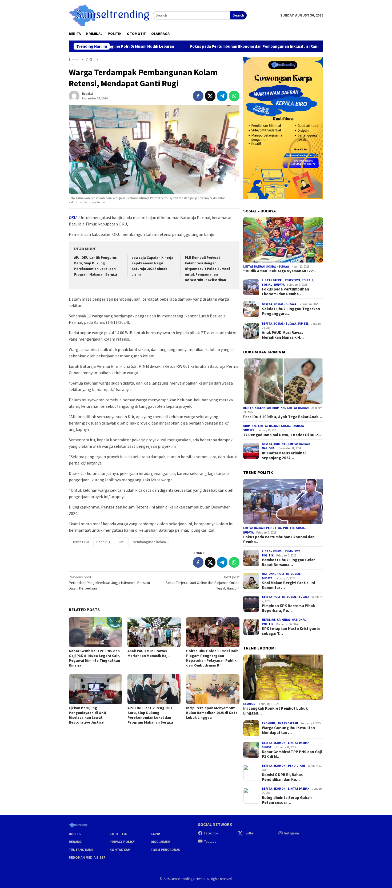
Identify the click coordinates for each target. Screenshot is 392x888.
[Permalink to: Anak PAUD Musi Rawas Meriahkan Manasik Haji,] (154, 632)
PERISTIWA (292, 280)
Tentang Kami (81, 849)
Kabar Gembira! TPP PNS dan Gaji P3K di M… (292, 754)
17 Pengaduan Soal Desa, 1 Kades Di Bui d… (282, 435)
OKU (122, 541)
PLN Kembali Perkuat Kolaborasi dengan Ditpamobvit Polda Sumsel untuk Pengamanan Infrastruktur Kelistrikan (207, 268)
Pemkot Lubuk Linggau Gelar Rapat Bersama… (288, 562)
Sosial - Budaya (277, 266)
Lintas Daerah (254, 266)
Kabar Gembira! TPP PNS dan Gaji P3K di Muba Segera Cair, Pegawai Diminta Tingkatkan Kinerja (94, 658)
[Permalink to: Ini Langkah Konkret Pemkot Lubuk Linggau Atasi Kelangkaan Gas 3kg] (283, 677)
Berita (267, 304)
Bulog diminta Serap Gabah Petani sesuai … (287, 800)
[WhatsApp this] (234, 96)
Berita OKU (80, 541)
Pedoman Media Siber (87, 857)
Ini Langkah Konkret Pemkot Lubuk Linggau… (275, 711)
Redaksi (75, 841)
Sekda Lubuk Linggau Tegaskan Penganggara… (291, 311)
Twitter (249, 833)
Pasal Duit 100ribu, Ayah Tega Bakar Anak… (282, 416)
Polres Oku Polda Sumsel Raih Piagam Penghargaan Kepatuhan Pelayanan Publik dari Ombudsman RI (212, 658)
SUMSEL (303, 323)
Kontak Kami (120, 849)
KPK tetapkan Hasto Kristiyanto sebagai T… (291, 631)
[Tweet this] (210, 96)
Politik (307, 280)
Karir (155, 834)
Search (238, 15)
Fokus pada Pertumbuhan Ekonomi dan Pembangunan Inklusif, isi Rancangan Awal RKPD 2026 (239, 46)
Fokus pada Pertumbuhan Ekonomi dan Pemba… (285, 291)
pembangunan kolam (149, 541)
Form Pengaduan (166, 849)
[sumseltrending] (111, 15)
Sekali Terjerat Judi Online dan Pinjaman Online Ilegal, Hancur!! (202, 583)
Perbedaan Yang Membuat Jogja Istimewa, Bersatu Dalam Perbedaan (109, 583)
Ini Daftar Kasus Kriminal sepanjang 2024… (284, 455)
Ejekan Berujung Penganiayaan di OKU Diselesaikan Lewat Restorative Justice (87, 715)
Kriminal (279, 408)
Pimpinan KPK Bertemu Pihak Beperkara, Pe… (288, 608)
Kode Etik (118, 834)
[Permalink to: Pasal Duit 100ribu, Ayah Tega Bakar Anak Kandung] (283, 381)
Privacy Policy (122, 841)
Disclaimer (160, 841)
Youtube (210, 841)
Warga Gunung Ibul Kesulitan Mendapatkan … (288, 730)
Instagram (291, 833)
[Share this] (198, 96)
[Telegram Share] (222, 96)
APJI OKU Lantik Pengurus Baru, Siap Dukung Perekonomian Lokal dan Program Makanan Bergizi (150, 715)
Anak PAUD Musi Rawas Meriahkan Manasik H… (283, 335)
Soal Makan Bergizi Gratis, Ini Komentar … (288, 585)
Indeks (75, 834)
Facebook (211, 833)
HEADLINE (268, 619)
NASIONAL (269, 448)
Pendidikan (296, 766)
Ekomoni (250, 704)
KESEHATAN (263, 408)
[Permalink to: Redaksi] (74, 95)
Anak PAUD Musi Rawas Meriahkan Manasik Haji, (148, 653)
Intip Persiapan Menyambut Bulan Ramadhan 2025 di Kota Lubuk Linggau (212, 712)
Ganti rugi (103, 541)
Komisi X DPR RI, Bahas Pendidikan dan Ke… (282, 777)
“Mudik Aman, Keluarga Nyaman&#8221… (281, 271)
